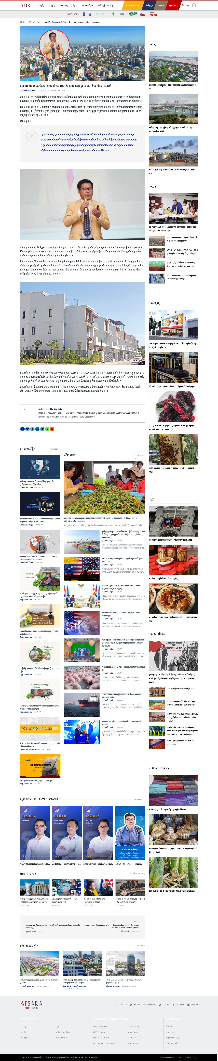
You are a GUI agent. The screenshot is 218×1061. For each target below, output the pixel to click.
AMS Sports (133, 1032)
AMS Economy (99, 1032)
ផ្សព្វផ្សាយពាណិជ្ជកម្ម (173, 1038)
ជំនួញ (75, 5)
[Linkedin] (37, 429)
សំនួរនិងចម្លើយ (171, 1032)
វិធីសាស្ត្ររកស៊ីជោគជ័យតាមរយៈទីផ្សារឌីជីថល (181, 688)
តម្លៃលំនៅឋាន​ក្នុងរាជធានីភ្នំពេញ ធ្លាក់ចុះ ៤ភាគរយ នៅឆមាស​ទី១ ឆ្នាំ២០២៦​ (39, 981)
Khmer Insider (133, 5)
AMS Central (134, 1026)
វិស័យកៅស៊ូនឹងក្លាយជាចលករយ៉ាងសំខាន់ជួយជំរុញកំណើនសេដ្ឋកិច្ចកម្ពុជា (172, 386)
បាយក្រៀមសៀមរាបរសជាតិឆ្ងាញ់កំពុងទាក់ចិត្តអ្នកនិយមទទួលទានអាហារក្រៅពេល (173, 619)
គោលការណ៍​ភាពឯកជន (167, 1057)
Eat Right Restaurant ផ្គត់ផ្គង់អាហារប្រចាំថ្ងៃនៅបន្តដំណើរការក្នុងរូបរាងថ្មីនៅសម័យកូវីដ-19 (173, 345)
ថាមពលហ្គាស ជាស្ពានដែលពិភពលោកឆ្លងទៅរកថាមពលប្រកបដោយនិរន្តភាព (172, 171)
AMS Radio (133, 1043)
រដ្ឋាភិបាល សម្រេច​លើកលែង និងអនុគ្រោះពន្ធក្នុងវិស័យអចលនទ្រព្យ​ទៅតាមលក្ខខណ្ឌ (124, 981)
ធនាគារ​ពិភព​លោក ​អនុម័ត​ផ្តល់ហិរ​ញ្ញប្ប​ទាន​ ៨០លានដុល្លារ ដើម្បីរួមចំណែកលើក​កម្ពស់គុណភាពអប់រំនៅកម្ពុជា (172, 229)
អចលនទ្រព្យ (63, 5)
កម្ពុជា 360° (173, 5)
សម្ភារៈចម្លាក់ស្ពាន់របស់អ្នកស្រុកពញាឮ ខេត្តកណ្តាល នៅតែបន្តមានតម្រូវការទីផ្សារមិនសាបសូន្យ (173, 850)
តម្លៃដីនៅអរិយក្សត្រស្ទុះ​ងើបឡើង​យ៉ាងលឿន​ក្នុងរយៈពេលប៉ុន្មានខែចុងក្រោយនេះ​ (172, 87)
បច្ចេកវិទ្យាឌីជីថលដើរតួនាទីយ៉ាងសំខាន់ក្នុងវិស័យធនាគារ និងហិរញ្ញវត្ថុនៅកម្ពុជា (181, 277)
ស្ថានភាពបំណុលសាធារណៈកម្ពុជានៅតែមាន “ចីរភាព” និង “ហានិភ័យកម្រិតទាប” (182, 239)
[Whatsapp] (47, 429)
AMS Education (100, 1026)
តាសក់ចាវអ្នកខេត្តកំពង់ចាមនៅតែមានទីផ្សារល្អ (163, 578)
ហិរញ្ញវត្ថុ (51, 5)
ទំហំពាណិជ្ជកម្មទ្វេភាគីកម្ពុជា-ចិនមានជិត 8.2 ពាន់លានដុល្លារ (181, 742)
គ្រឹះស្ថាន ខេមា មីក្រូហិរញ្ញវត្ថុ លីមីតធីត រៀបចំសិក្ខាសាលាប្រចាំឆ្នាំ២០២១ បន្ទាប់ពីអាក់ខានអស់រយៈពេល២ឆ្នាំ (182, 717)
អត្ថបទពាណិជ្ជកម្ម (87, 5)
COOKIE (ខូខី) (192, 1057)
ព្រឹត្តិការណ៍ (31, 22)
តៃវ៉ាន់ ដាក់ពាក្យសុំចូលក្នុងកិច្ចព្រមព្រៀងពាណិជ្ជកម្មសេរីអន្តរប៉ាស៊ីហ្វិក (170, 540)
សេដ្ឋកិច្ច (41, 5)
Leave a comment (57, 90)
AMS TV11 (133, 1038)
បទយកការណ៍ (24, 487)
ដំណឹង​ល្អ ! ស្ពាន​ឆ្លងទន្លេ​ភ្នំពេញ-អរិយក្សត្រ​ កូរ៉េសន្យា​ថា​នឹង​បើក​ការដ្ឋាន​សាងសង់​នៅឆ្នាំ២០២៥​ (171, 129)
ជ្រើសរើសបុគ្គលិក (172, 1043)
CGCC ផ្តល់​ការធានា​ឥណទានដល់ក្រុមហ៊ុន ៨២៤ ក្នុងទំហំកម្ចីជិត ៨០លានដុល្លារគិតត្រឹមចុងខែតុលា (182, 251)
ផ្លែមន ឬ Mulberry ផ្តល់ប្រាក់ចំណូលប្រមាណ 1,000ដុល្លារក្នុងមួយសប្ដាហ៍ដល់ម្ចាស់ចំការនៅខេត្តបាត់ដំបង (171, 427)
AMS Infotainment (102, 1038)
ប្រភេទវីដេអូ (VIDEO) (137, 873)
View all (141, 945)
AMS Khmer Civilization (104, 1043)
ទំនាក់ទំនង (169, 1026)
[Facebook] (22, 429)
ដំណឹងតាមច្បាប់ (180, 1057)
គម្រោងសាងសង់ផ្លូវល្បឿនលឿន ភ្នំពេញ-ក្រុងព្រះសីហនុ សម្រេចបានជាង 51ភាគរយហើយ (181, 703)
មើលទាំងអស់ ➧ (55, 449)
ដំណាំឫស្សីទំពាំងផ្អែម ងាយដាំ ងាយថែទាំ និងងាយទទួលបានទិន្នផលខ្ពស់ (172, 891)
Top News (67, 986)
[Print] (52, 429)
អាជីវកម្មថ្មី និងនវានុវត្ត (105, 5)
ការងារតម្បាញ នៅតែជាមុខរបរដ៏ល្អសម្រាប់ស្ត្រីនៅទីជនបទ (167, 809)
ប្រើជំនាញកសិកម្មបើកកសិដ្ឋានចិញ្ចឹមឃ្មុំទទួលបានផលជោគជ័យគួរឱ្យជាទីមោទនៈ (171, 470)
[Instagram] (32, 429)
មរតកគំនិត (161, 5)
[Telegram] (42, 429)
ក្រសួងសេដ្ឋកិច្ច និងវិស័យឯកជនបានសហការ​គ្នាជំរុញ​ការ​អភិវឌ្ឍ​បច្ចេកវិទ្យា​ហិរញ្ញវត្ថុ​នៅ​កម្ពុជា (181, 264)
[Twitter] (27, 429)
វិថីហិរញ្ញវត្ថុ (149, 5)
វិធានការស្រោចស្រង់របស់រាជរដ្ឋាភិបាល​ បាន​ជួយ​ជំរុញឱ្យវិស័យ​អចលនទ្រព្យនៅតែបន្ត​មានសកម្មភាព (81, 981)
